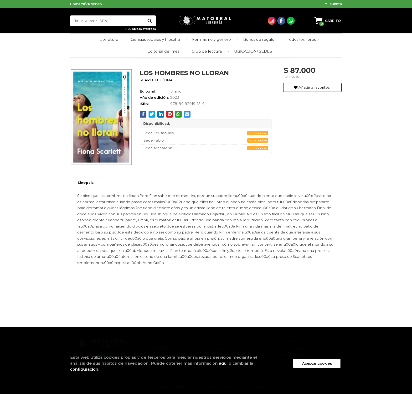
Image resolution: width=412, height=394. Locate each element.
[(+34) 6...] (291, 21)
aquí (223, 363)
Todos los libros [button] (302, 39)
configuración (84, 369)
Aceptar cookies (317, 363)
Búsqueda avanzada (141, 29)
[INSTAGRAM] (272, 21)
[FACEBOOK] (281, 21)
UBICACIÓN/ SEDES (86, 4)
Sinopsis (85, 182)
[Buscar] (149, 21)
